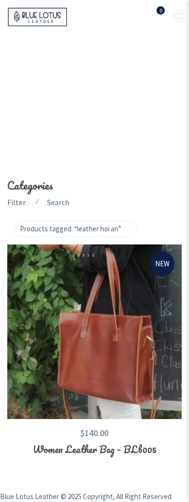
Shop (53, 88)
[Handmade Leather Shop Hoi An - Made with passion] (37, 16)
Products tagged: (70, 228)
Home (18, 88)
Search (58, 202)
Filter (16, 202)
